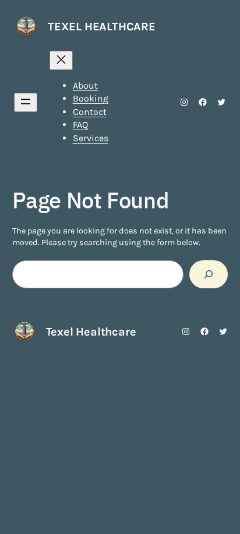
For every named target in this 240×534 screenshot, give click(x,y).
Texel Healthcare (102, 26)
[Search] (208, 274)
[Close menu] (61, 60)
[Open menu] (25, 102)
